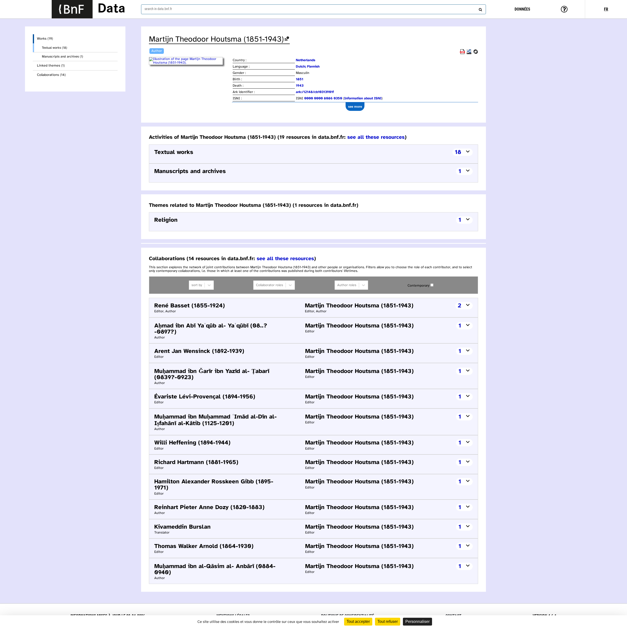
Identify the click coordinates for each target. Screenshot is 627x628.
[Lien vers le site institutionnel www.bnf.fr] (72, 9)
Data (111, 9)
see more (355, 106)
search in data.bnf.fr (158, 9)
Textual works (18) (54, 47)
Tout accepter (358, 621)
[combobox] (313, 9)
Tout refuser (387, 621)
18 (458, 152)
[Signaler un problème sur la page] (287, 39)
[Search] (479, 8)
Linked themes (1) (51, 66)
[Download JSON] (475, 53)
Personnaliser (417, 621)
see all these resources (376, 137)
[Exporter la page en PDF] (462, 53)
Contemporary (418, 286)
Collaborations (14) (51, 75)
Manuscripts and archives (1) (62, 56)
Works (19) (45, 39)
